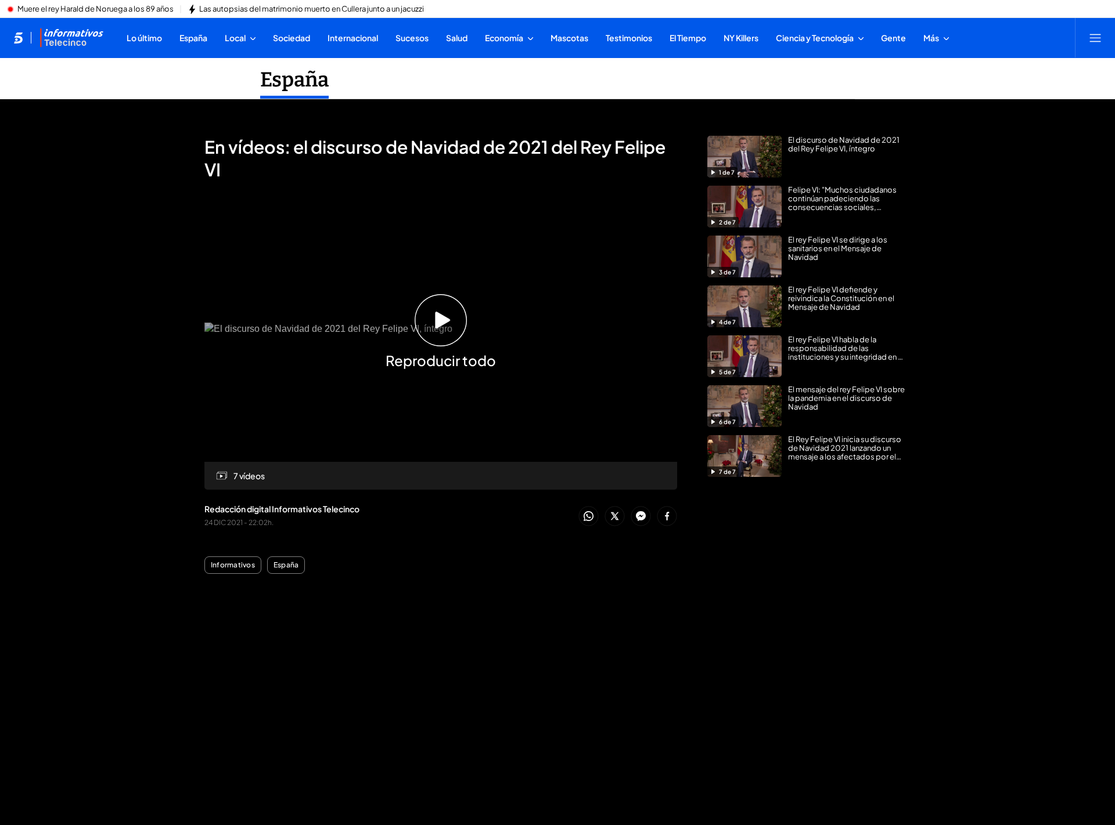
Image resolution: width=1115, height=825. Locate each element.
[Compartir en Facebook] (667, 516)
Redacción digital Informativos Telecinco (281, 509)
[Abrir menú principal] (1095, 38)
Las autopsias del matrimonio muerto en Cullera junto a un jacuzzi (311, 9)
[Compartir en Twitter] (615, 516)
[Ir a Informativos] (71, 37)
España (294, 79)
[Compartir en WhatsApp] (588, 516)
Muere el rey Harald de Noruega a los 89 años (95, 9)
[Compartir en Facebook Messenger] (641, 516)
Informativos (233, 565)
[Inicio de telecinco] (18, 38)
